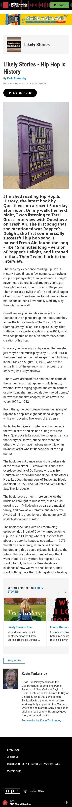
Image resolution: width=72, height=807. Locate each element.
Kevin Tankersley (16, 78)
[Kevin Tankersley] (10, 679)
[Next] (65, 591)
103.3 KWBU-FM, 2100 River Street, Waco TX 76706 (33, 764)
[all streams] (67, 803)
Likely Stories (37, 44)
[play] (5, 802)
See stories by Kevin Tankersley (41, 720)
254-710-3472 (14, 771)
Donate (61, 5)
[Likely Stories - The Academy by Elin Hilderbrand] (25, 609)
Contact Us (12, 757)
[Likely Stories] (14, 44)
